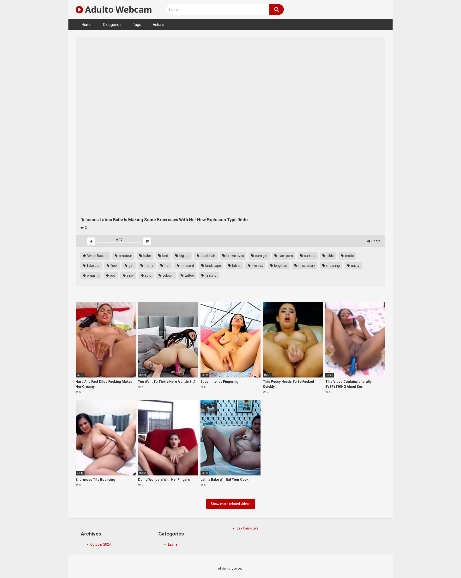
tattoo (189, 275)
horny (148, 266)
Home (86, 24)
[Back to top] (444, 563)
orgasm (92, 275)
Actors (158, 24)
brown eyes (235, 256)
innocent (187, 266)
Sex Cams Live (248, 528)
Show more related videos (230, 504)
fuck (113, 266)
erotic (349, 256)
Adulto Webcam (117, 9)
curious (309, 256)
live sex (257, 266)
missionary (306, 266)
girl (130, 266)
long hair (280, 266)
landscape (213, 266)
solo (147, 275)
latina (236, 266)
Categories (112, 24)
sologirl (167, 275)
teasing (211, 275)
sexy (130, 275)
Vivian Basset (97, 256)
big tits (184, 256)
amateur (125, 256)
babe (147, 256)
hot (167, 266)
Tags (137, 24)
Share (376, 241)
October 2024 (100, 544)
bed (165, 256)
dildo (330, 256)
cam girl (261, 256)
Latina (172, 544)
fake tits (92, 266)
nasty (354, 266)
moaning (333, 266)
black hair (207, 256)
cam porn (285, 256)
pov (112, 275)
